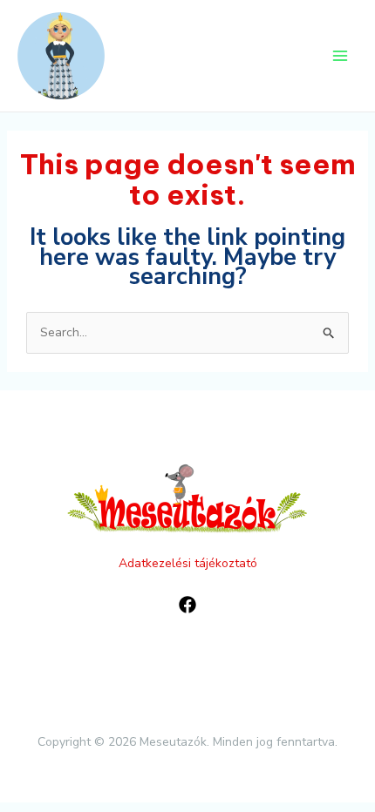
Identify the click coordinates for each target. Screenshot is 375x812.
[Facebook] (187, 604)
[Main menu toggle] (340, 55)
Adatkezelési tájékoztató (188, 563)
